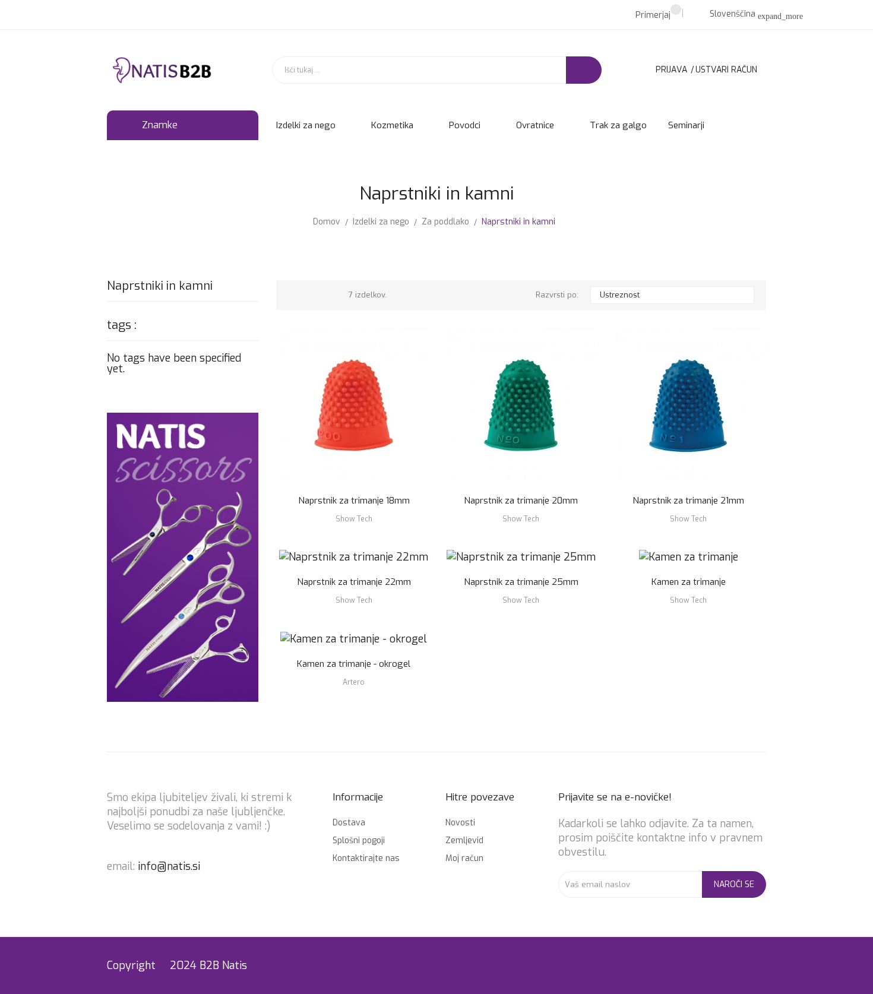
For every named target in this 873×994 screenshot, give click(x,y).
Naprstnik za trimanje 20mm (521, 501)
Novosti (460, 822)
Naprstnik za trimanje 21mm (688, 501)
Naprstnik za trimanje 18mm (354, 501)
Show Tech (354, 519)
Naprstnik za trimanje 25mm (521, 582)
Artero (354, 682)
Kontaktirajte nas (366, 858)
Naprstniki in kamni (160, 287)
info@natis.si (169, 866)
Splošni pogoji (359, 840)
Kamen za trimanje (688, 582)
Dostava (349, 822)
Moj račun (464, 858)
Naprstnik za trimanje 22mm (354, 582)
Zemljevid (464, 840)
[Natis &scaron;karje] (182, 556)
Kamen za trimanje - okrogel (353, 664)
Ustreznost (671, 295)
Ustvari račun (726, 69)
